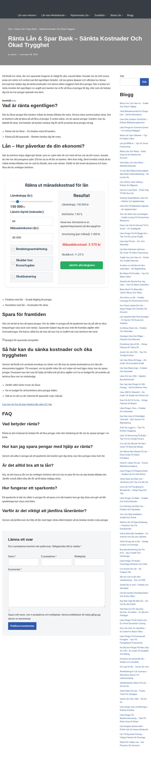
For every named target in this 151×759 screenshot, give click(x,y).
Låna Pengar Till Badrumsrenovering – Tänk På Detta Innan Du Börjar (133, 718)
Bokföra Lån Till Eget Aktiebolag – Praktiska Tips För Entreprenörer (133, 525)
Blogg (130, 15)
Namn (12, 556)
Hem (10, 29)
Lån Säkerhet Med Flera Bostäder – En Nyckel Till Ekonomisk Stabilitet (134, 320)
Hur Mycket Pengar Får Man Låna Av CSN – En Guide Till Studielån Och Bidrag (134, 650)
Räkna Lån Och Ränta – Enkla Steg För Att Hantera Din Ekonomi (133, 154)
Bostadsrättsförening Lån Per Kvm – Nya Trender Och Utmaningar (132, 553)
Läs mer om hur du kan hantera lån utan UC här (27, 404)
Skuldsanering (26, 276)
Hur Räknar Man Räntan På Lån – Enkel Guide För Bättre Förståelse (134, 454)
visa (14, 100)
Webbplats (80, 556)
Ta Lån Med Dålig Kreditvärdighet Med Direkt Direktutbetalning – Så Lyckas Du (134, 174)
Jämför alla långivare (82, 265)
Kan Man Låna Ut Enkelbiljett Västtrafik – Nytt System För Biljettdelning (132, 419)
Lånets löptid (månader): (27, 212)
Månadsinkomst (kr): (24, 228)
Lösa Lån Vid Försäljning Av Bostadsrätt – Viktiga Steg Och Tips (133, 490)
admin (14, 54)
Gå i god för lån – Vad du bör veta (134, 667)
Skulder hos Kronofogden (25, 262)
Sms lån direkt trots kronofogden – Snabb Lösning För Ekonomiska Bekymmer (134, 217)
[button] (36, 15)
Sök (122, 76)
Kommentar (15, 569)
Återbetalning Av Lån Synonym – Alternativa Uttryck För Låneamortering (134, 674)
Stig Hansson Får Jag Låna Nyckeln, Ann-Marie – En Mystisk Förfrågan (134, 612)
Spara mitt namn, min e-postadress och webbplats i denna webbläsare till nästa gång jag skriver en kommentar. (54, 616)
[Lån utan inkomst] (75, 6)
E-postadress (48, 556)
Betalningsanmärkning (31, 249)
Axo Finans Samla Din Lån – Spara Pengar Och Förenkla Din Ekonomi (133, 308)
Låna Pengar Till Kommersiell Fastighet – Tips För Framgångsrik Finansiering (132, 639)
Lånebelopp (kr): (21, 195)
